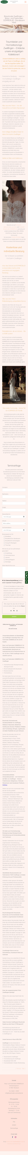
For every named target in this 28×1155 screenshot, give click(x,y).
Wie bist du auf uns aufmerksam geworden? (11, 550)
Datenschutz (17, 1143)
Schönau (5, 785)
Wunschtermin (6, 514)
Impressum (10, 1143)
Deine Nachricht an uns (8, 565)
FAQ (14, 1121)
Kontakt (22, 1141)
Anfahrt (14, 1125)
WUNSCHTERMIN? (16, 237)
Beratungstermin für (7, 534)
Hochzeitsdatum (6, 527)
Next (23, 1068)
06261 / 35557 (15, 1091)
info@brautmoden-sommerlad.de (14, 1093)
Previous (19, 1068)
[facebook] (12, 1137)
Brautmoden (12, 1141)
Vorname (4, 487)
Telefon (4, 500)
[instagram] (15, 1137)
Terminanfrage (14, 1128)
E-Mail (4, 507)
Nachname (5, 494)
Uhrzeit (4, 521)
